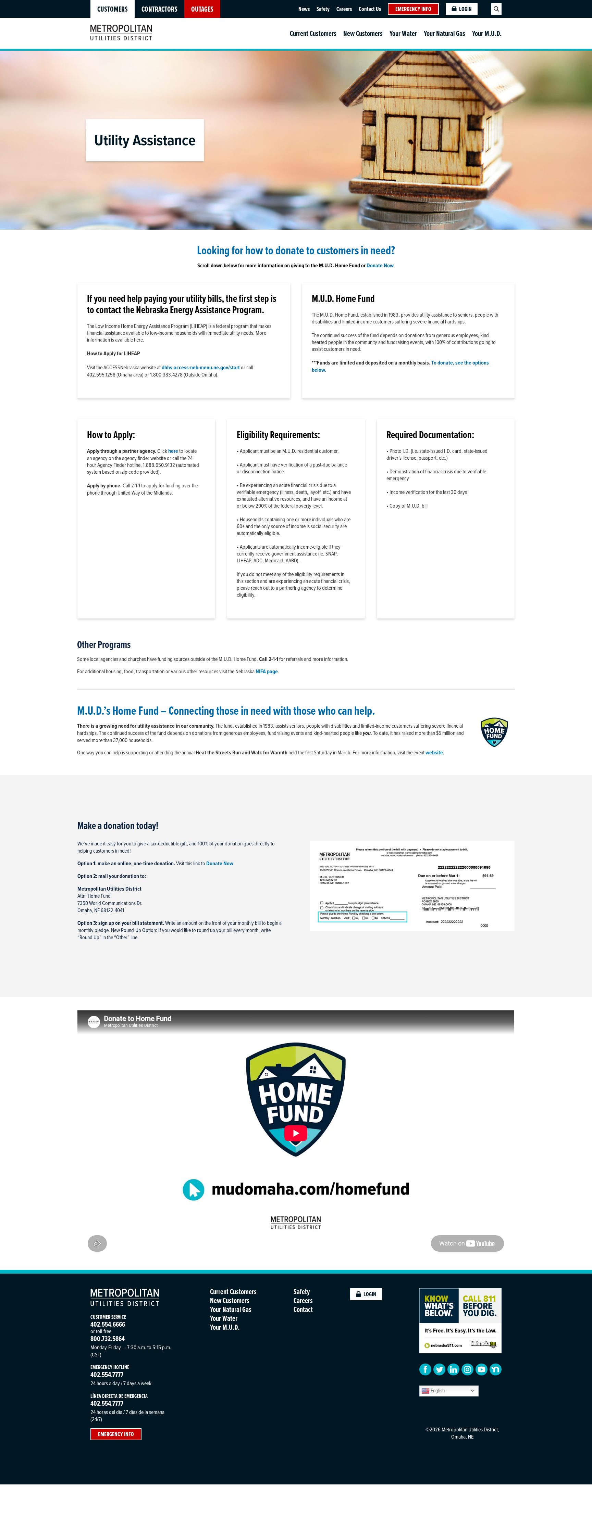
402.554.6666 (107, 1324)
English (437, 1390)
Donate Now (380, 265)
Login (465, 8)
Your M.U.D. (487, 33)
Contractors (159, 9)
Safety (323, 8)
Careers (344, 8)
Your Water (403, 33)
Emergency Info (413, 8)
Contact (303, 1309)
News (304, 8)
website (434, 752)
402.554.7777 (106, 1374)
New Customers (363, 33)
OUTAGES (202, 9)
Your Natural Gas (444, 33)
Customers (112, 9)
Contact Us (370, 8)
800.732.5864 (107, 1338)
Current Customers (313, 33)
